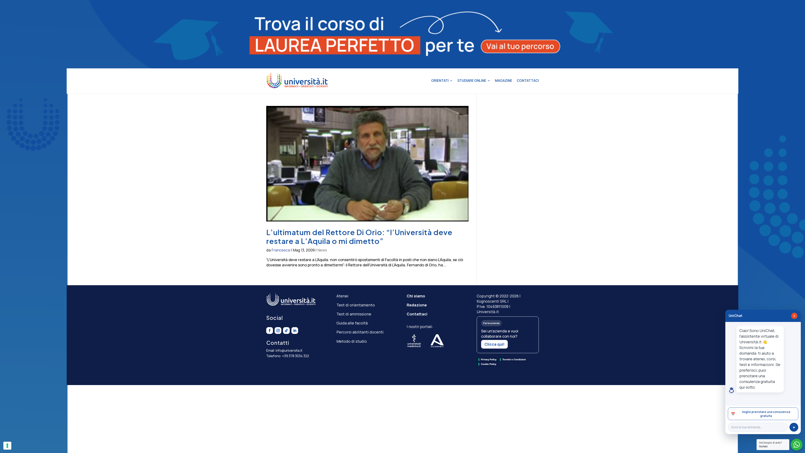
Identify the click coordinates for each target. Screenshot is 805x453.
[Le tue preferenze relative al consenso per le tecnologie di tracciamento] (7, 446)
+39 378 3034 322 (295, 356)
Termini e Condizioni (514, 359)
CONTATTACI (528, 80)
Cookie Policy (488, 364)
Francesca (280, 250)
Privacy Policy (488, 359)
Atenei (342, 295)
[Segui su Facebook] (269, 330)
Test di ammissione (353, 313)
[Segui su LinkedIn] (294, 330)
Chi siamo (416, 295)
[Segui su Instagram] (278, 330)
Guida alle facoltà (352, 322)
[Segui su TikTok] (286, 330)
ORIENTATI (440, 80)
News (322, 250)
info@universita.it (289, 350)
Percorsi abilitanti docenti (360, 332)
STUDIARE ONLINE (471, 80)
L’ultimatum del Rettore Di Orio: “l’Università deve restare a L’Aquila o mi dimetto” (359, 237)
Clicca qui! (494, 344)
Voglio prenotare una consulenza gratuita (760, 414)
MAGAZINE (503, 80)
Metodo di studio (351, 341)
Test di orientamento (355, 304)
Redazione (417, 304)
